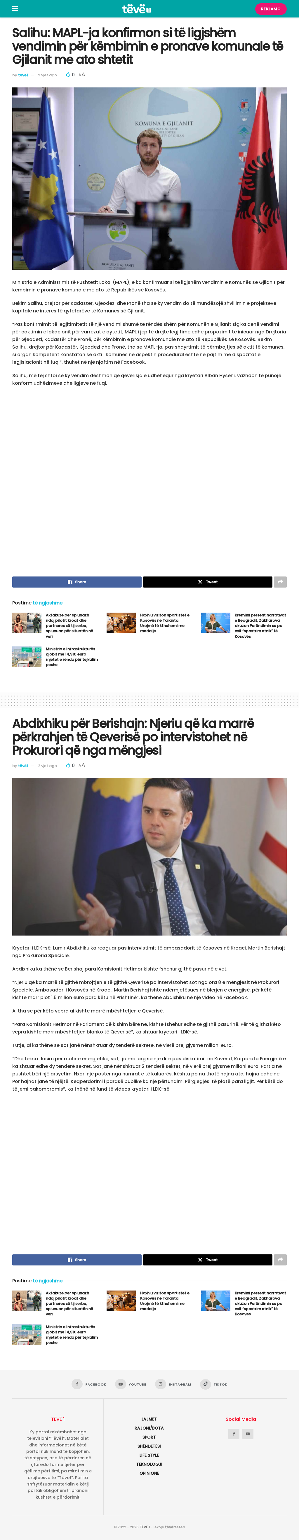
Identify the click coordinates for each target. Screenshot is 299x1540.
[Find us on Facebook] (233, 1434)
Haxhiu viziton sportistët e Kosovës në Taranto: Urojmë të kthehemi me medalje (165, 623)
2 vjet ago (47, 75)
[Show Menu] (15, 8)
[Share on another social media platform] (280, 582)
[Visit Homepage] (136, 9)
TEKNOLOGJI (149, 1464)
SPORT (149, 1437)
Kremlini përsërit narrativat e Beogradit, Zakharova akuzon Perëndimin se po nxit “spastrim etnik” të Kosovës (260, 625)
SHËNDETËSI (149, 1446)
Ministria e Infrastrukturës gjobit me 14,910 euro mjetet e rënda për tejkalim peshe (72, 657)
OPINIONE (149, 1473)
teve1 (23, 75)
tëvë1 (23, 766)
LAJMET (149, 1419)
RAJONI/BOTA (149, 1428)
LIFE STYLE (149, 1455)
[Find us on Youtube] (247, 1434)
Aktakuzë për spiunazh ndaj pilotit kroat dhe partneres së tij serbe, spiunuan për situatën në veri (69, 625)
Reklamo (271, 9)
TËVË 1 (145, 1527)
